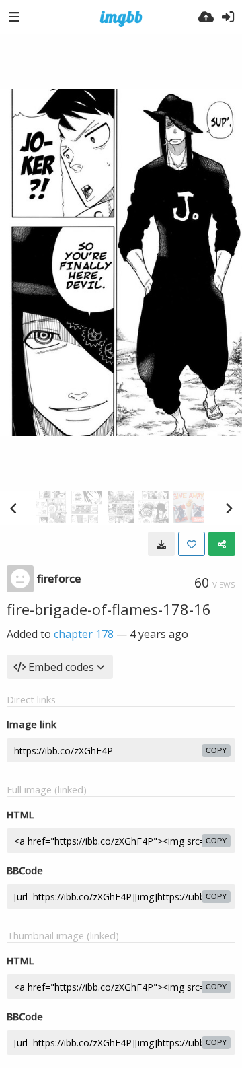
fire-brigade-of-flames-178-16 (109, 609)
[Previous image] (13, 508)
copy (216, 750)
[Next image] (228, 508)
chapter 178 (84, 634)
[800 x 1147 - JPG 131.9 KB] (161, 544)
